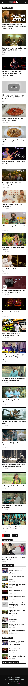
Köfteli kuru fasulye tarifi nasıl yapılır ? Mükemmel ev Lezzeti (14, 141)
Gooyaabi (21, 683)
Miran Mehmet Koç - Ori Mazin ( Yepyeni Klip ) (12, 506)
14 (13, 535)
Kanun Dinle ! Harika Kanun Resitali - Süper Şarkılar (13, 270)
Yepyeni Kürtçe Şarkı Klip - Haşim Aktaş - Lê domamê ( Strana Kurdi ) (13, 528)
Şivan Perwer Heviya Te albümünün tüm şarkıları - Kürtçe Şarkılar (13, 291)
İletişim (22, 679)
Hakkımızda (17, 677)
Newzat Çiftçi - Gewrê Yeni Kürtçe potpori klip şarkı (13, 184)
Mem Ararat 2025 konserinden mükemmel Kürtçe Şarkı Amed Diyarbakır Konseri (12, 73)
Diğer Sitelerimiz (14, 681)
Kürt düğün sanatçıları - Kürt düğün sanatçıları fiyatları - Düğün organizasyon (13, 357)
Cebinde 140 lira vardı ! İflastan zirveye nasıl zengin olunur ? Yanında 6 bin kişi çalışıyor (14, 26)
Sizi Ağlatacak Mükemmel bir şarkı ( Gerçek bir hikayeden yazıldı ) (13, 465)
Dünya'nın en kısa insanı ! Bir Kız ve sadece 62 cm (14, 558)
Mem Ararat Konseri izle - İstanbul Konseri (13, 313)
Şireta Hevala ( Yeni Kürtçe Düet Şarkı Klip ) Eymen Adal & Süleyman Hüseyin (14, 50)
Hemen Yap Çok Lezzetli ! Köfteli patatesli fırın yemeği (12, 119)
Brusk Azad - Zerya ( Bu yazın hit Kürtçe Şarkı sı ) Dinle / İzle (12, 334)
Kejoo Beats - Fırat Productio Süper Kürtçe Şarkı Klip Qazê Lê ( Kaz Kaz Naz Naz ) (13, 97)
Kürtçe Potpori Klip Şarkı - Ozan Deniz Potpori (14, 422)
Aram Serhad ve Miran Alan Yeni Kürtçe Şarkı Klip (12, 205)
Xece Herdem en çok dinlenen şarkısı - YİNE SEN (14, 248)
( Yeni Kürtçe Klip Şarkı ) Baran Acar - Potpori (13, 444)
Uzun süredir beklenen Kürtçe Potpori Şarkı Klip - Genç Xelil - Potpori (14, 379)
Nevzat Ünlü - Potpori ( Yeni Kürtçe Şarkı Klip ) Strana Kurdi (17, 655)
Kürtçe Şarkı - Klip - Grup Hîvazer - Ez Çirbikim (13, 401)
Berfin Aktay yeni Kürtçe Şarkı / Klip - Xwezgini (14, 162)
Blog (11, 683)
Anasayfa (10, 677)
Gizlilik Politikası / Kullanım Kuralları (11, 679)
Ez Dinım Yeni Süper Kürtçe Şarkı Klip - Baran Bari (14, 227)
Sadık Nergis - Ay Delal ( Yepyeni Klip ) (14, 486)
